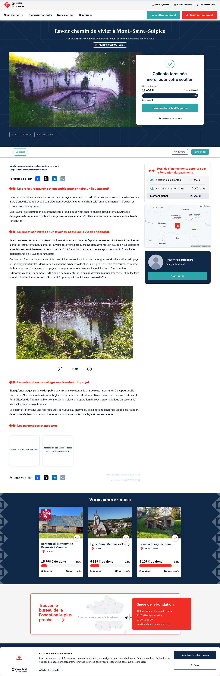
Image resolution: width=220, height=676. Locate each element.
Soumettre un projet (163, 15)
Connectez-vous (207, 4)
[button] (73, 369)
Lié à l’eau (26, 134)
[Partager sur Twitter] (46, 178)
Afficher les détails (49, 670)
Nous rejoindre (162, 4)
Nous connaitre (13, 15)
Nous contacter (184, 4)
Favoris (181, 151)
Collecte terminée (44, 134)
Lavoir (13, 134)
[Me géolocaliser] (126, 617)
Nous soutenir (66, 15)
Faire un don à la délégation (170, 108)
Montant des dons (149, 86)
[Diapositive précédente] (60, 369)
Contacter (177, 276)
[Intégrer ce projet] (63, 178)
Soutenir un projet (201, 15)
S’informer (85, 15)
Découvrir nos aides (40, 15)
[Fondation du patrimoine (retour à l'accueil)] (14, 5)
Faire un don (200, 151)
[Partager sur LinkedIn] (54, 178)
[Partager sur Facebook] (38, 178)
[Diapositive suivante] (89, 369)
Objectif (191, 90)
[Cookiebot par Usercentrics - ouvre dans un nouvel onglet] (19, 670)
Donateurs (147, 100)
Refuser (195, 665)
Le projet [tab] (20, 151)
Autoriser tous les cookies (195, 655)
